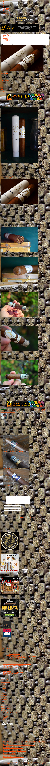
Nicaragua (27, 762)
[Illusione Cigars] (10, 549)
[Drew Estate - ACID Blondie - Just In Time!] (25, 100)
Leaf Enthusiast (4, 695)
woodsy (41, 763)
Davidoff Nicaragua (13, 410)
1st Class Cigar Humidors (6, 679)
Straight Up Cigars (4, 706)
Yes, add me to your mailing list (8, 512)
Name (2, 505)
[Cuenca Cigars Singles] (10, 594)
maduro (34, 763)
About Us (5, 13)
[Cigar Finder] (7, 628)
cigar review (8, 409)
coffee (45, 762)
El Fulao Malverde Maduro (14, 654)
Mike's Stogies (4, 697)
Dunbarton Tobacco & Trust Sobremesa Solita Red (13, 672)
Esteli (8, 763)
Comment (3, 503)
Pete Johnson (30, 763)
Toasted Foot (3, 710)
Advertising (8, 14)
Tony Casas (5, 658)
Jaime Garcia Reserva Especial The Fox (15, 430)
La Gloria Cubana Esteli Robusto (19, 657)
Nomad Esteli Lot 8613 (13, 428)
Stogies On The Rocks (5, 704)
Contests (5, 11)
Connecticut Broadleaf (12, 763)
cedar (29, 762)
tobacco (46, 763)
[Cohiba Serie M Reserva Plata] (16, 467)
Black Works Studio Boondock (9, 669)
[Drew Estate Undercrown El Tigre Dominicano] (16, 450)
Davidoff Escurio (35, 409)
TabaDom (13, 412)
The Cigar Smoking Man (6, 708)
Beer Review (18, 762)
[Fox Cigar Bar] (10, 572)
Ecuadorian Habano (41, 762)
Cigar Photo (3, 693)
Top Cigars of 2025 (7, 671)
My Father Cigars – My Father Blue (10, 673)
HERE (10, 177)
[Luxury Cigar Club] (20, 32)
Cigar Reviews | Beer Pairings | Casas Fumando (13, 712)
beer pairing (10, 762)
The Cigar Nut (4, 690)
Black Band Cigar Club (5, 682)
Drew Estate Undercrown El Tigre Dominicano (13, 451)
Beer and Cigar (23, 762)
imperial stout (37, 763)
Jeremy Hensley (5, 80)
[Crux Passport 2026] (16, 484)
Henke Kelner (8, 412)
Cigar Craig (3, 686)
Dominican (36, 762)
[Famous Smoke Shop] (10, 616)
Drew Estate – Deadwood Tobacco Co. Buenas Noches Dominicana (17, 664)
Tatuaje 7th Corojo (7, 674)
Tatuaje (27, 763)
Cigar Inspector (4, 688)
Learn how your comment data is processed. (26, 517)
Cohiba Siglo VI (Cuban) (11, 655)
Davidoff (8, 165)
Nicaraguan (6, 762)
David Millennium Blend (16, 409)
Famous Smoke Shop (9, 176)
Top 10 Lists (5, 9)
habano (43, 763)
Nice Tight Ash (4, 699)
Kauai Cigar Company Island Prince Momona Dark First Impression (22, 656)
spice (33, 762)
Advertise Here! (6, 642)
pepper (17, 763)
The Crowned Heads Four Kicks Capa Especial (19, 658)
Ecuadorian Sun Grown (30, 410)
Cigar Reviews (6, 8)
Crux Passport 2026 (7, 485)
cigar (31, 762)
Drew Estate (24, 763)
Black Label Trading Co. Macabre (10, 667)
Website (2, 510)
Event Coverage (6, 715)
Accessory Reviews (7, 10)
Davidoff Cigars (28, 409)
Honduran (20, 763)
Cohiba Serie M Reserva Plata (9, 468)
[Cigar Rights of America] (7, 637)
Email (2, 508)
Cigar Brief (3, 684)
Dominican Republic (21, 410)
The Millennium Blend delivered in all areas (18, 392)
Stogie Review (4, 701)
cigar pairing (14, 762)
